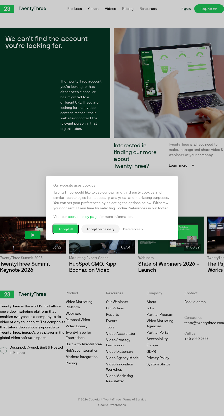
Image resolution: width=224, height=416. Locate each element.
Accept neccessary (100, 229)
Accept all (66, 229)
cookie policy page (83, 217)
